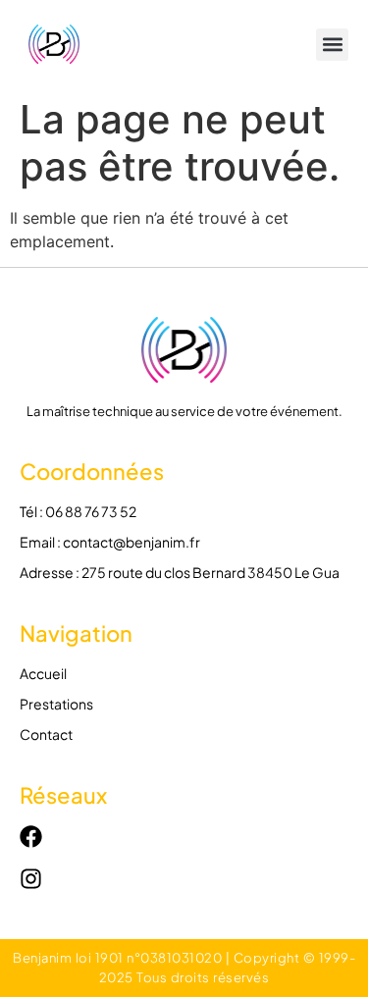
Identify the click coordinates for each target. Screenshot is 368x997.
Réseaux (63, 795)
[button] (332, 44)
